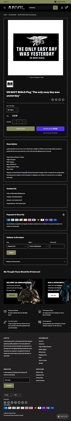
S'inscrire (8, 385)
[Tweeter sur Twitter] (59, 99)
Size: (10, 106)
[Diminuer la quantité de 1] (14, 122)
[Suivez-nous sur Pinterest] (15, 402)
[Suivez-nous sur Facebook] (5, 402)
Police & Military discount (45, 346)
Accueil (5, 15)
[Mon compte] (62, 8)
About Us (41, 341)
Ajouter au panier (20, 129)
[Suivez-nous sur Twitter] (8, 402)
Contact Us (41, 344)
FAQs (40, 357)
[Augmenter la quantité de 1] (24, 122)
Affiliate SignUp (43, 349)
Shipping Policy (43, 355)
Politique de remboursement (13, 261)
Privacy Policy (39, 378)
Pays (8, 242)
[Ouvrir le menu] (5, 7)
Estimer (11, 252)
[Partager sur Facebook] (52, 99)
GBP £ (15, 395)
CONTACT (6, 2)
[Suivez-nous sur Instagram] (12, 402)
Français (6, 395)
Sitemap (41, 363)
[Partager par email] (63, 99)
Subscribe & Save (61, 2)
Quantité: (9, 122)
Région (30, 242)
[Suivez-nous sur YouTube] (19, 402)
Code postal (53, 242)
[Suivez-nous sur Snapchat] (26, 402)
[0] (66, 7)
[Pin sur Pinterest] (56, 99)
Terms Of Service (40, 380)
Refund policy (42, 352)
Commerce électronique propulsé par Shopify (13, 415)
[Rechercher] (55, 8)
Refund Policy (39, 372)
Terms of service (43, 360)
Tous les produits (12, 15)
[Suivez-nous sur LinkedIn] (22, 402)
